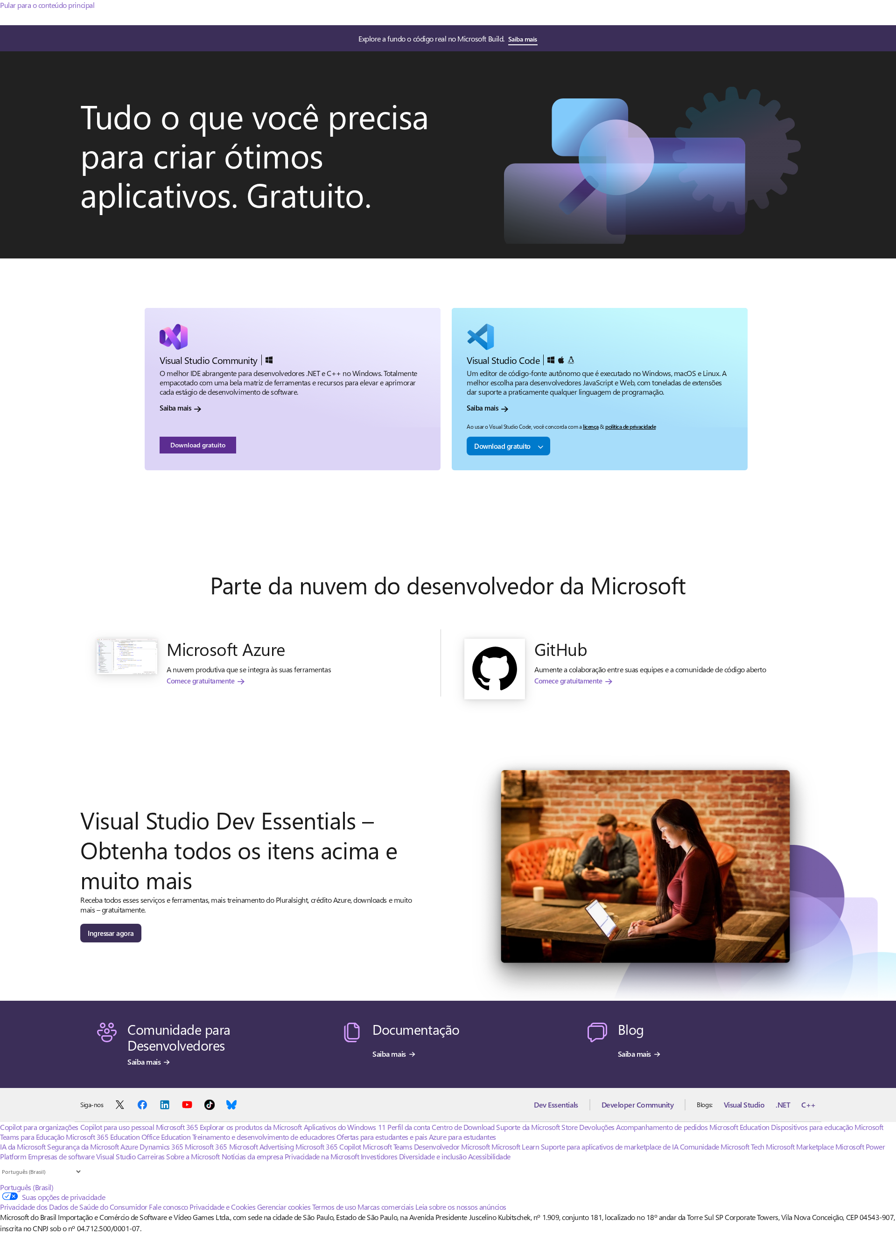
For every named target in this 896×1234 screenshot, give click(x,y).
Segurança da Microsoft (83, 1146)
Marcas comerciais (385, 1207)
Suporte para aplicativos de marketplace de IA (609, 1146)
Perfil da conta (408, 1127)
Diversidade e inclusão (432, 1156)
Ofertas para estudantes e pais (381, 1137)
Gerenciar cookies (284, 1207)
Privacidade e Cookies (222, 1207)
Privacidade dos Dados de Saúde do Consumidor (73, 1207)
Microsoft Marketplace (799, 1146)
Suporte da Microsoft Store (537, 1127)
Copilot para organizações (39, 1127)
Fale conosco (168, 1207)
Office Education (165, 1137)
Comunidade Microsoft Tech (722, 1146)
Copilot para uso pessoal (117, 1127)
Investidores (379, 1156)
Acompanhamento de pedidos (661, 1127)
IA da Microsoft (23, 1146)
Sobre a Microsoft (193, 1156)
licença (591, 426)
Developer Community (638, 1104)
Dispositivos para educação (812, 1127)
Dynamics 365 (161, 1146)
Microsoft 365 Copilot (328, 1146)
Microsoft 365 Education (103, 1137)
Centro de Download (463, 1127)
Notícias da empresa (252, 1156)
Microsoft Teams (387, 1146)
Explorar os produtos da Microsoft (251, 1127)
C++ (808, 1104)
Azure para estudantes (462, 1137)
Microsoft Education (739, 1127)
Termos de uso (334, 1207)
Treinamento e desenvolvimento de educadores (263, 1137)
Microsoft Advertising (261, 1146)
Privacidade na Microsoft (322, 1156)
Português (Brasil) (26, 1187)
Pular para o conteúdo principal (47, 5)
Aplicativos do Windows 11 (345, 1127)
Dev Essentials (556, 1104)
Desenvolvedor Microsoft (452, 1146)
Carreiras (151, 1156)
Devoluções (596, 1127)
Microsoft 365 (177, 1127)
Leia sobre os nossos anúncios (460, 1207)
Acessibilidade (489, 1156)
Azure (129, 1146)
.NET (783, 1104)
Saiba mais (522, 39)
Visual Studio (744, 1104)
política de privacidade (630, 426)
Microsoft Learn (515, 1146)
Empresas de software (61, 1156)
